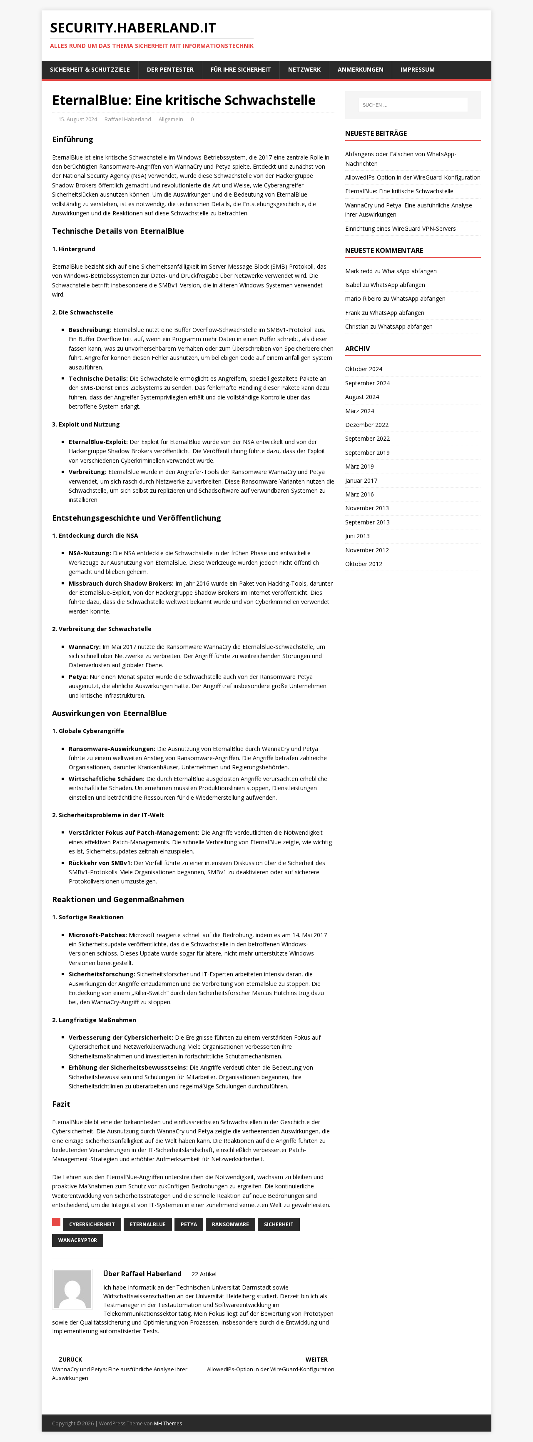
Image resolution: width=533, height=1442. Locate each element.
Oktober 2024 (363, 369)
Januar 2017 (361, 480)
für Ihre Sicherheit (241, 69)
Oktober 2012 (363, 564)
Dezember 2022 (367, 425)
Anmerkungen (361, 69)
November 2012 (367, 550)
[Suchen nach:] (413, 105)
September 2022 (367, 438)
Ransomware (230, 1224)
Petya (189, 1224)
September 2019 (367, 453)
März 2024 (359, 411)
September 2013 (367, 522)
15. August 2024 (77, 119)
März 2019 (359, 466)
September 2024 (367, 383)
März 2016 (359, 494)
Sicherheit (279, 1224)
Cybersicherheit (92, 1224)
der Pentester (170, 69)
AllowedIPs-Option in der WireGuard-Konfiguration (413, 177)
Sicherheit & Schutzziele (90, 69)
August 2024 (362, 397)
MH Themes (168, 1423)
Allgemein (171, 119)
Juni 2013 (357, 536)
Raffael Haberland (128, 119)
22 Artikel (204, 1274)
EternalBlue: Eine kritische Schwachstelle (399, 191)
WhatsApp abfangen (409, 271)
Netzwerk (304, 69)
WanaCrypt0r (77, 1240)
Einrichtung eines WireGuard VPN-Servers (400, 228)
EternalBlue (148, 1224)
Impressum (418, 69)
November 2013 (367, 508)
